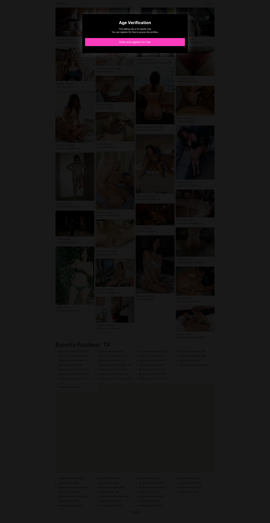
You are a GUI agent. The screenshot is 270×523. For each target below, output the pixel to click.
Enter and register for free (135, 42)
